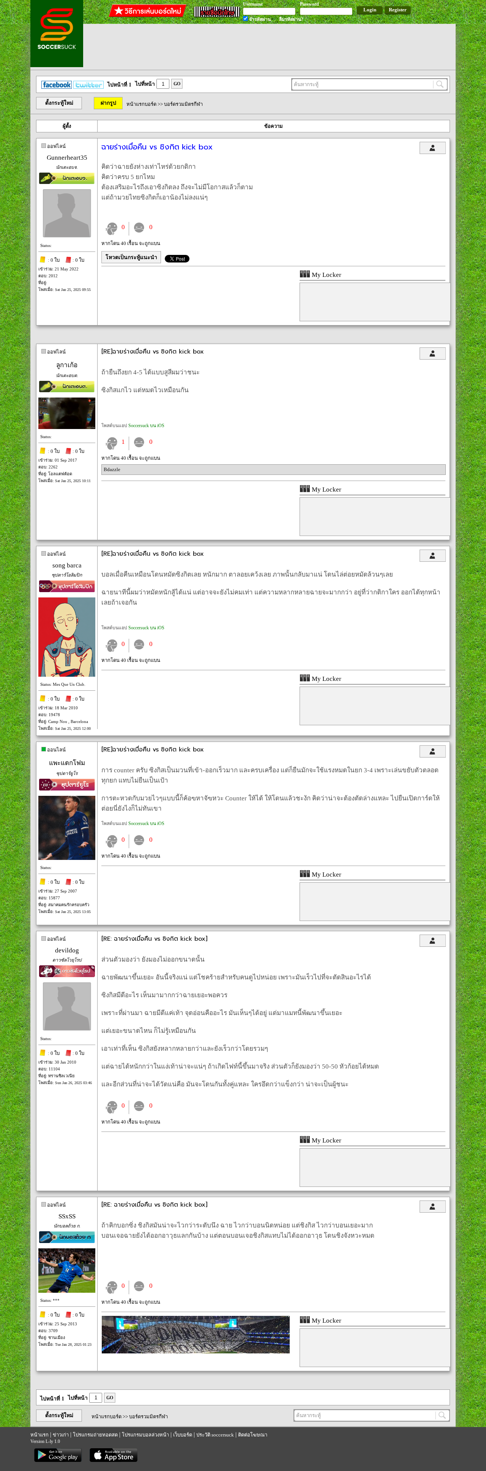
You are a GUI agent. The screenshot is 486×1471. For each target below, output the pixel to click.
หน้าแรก (39, 1435)
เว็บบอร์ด (182, 1435)
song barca (67, 565)
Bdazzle (112, 469)
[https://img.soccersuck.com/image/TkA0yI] (196, 1352)
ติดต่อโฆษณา (252, 1435)
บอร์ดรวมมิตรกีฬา (183, 104)
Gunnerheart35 (67, 157)
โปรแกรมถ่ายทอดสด (95, 1435)
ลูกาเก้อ (66, 365)
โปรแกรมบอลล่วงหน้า (145, 1435)
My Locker (325, 274)
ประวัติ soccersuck (215, 1435)
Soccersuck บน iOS (146, 425)
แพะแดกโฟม (67, 763)
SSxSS (67, 1216)
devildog (67, 950)
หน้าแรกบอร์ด (141, 104)
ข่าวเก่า (61, 1435)
